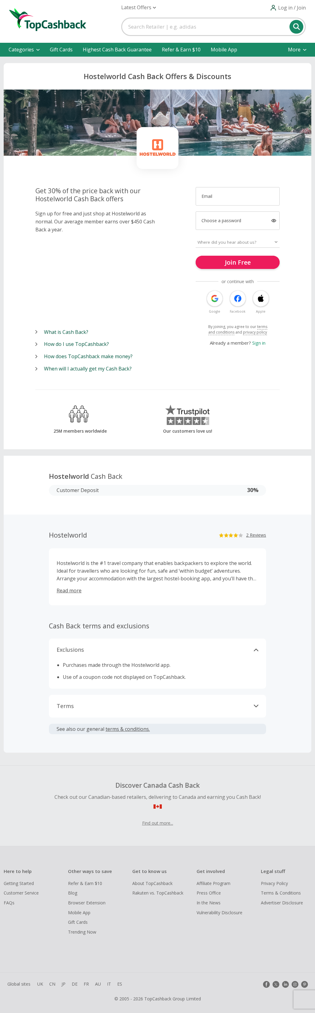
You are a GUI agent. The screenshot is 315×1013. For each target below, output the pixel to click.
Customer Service (21, 893)
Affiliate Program (213, 883)
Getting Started (19, 883)
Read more (69, 590)
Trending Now (82, 932)
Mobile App (224, 49)
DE (75, 984)
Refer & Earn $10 (181, 49)
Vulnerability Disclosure (219, 912)
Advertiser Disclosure (282, 903)
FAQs (9, 903)
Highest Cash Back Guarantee (117, 49)
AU (98, 984)
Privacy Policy (274, 883)
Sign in (258, 343)
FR (86, 984)
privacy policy (255, 332)
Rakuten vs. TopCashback (157, 893)
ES (119, 984)
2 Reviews (256, 535)
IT (109, 984)
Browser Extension (87, 903)
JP (64, 984)
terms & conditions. (128, 729)
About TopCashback (152, 883)
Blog (72, 893)
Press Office (209, 893)
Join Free (238, 262)
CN (52, 984)
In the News (209, 903)
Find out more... (157, 823)
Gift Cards (61, 49)
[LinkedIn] (285, 984)
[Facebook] (266, 984)
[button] (138, 7)
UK (40, 984)
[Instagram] (295, 984)
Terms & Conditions (281, 893)
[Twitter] (276, 984)
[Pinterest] (304, 984)
